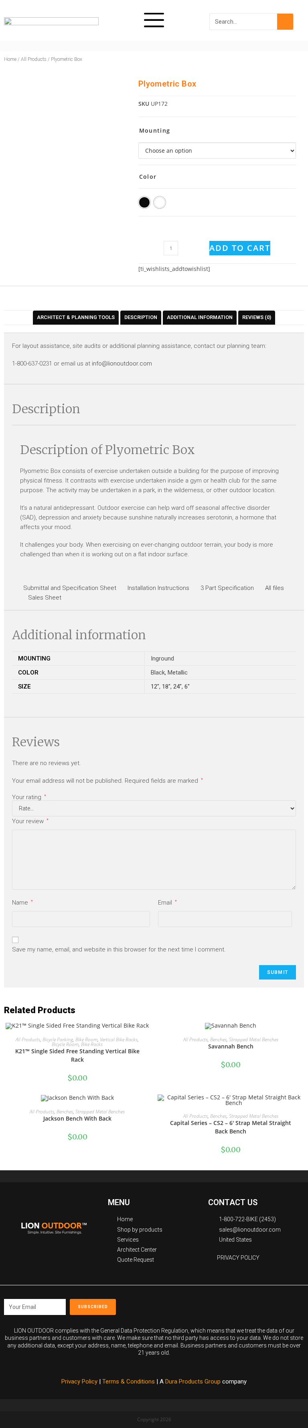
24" (177, 686)
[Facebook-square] (214, 1304)
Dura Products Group (193, 1381)
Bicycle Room (65, 1044)
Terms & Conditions (129, 1381)
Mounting (154, 130)
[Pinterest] (250, 1304)
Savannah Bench (230, 1046)
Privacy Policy (79, 1381)
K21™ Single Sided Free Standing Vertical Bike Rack (77, 1055)
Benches (218, 1039)
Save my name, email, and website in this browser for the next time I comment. (119, 949)
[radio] (144, 202)
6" (187, 686)
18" (166, 686)
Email (167, 902)
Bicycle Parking (58, 1039)
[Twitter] (232, 1304)
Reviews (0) (256, 317)
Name (22, 902)
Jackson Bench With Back (77, 1118)
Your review (30, 821)
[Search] (285, 22)
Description (140, 317)
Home (10, 59)
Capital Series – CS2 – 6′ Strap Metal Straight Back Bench (230, 1127)
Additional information (200, 317)
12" (155, 686)
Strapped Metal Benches (253, 1039)
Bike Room (86, 1039)
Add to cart (239, 247)
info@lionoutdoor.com (122, 363)
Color (148, 176)
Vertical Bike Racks (119, 1039)
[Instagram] (268, 1304)
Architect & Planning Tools (76, 317)
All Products (34, 59)
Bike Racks (92, 1044)
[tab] (76, 318)
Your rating (29, 797)
